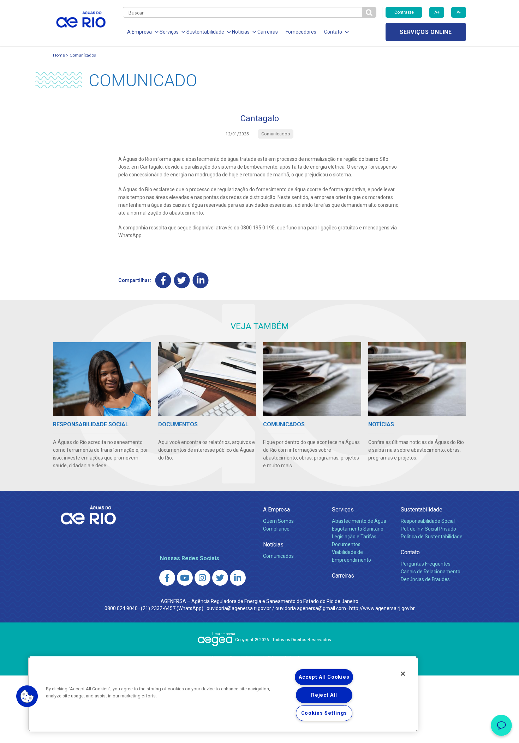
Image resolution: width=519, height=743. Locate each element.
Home (59, 55)
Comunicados (83, 55)
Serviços (343, 509)
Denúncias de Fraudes (425, 579)
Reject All (324, 695)
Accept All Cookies (324, 677)
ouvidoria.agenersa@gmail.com (310, 608)
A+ (437, 12)
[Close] (403, 673)
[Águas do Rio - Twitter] (220, 578)
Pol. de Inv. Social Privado (428, 529)
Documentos (346, 544)
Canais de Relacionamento (430, 571)
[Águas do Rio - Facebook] (167, 578)
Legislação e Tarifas (354, 536)
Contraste (404, 12)
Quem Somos (278, 521)
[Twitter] (182, 280)
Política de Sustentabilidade (432, 536)
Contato (410, 552)
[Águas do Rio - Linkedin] (238, 578)
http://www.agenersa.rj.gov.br (382, 608)
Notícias (273, 544)
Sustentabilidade (421, 509)
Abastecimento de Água (359, 521)
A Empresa (276, 509)
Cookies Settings (324, 713)
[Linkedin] (201, 280)
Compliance (276, 529)
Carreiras (267, 32)
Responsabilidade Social (428, 521)
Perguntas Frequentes (426, 564)
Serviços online (426, 32)
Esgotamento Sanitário (357, 529)
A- (458, 12)
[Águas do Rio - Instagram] (202, 578)
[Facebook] (163, 280)
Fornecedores (301, 32)
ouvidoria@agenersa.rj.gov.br (239, 608)
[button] (27, 696)
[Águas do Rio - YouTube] (185, 578)
